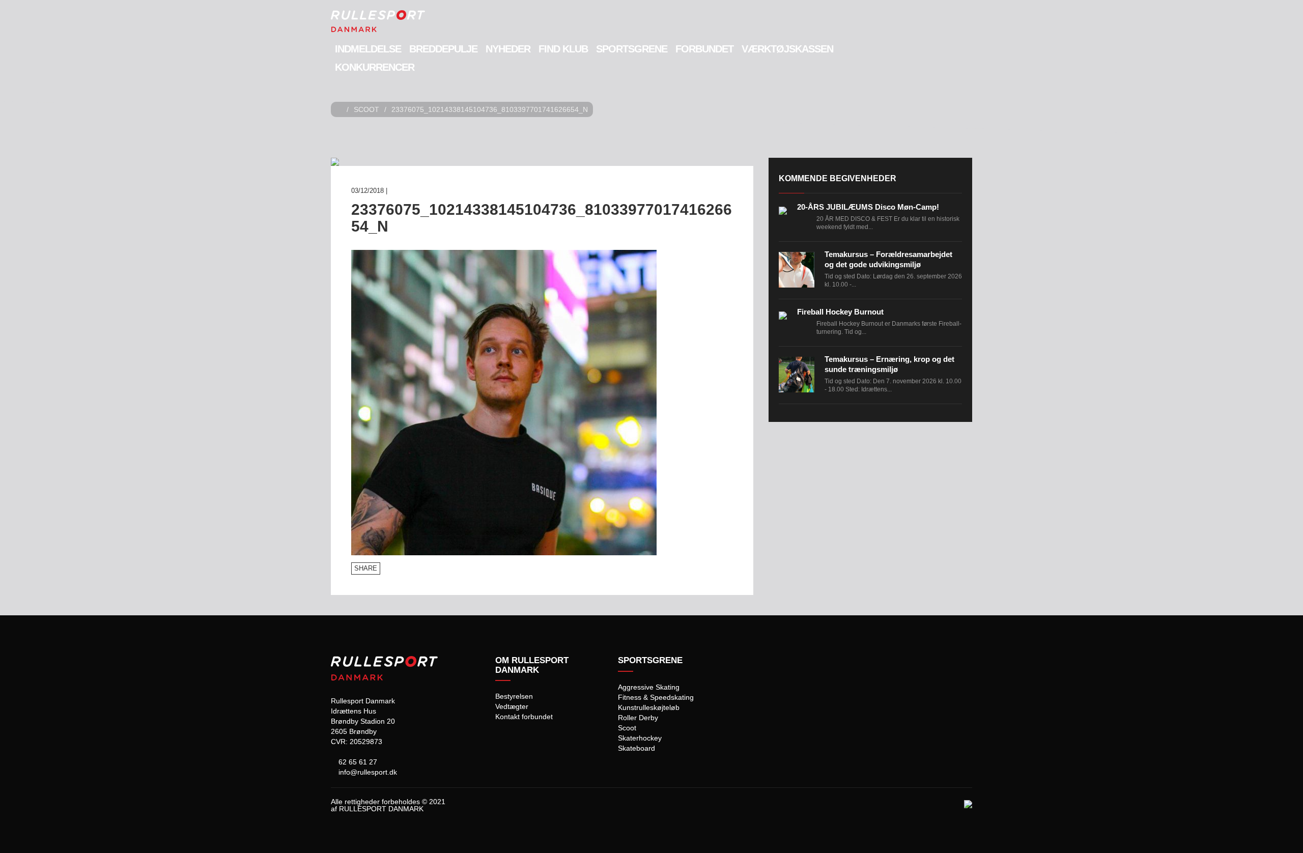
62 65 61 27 (356, 762)
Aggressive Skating (648, 687)
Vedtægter (511, 706)
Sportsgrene (631, 48)
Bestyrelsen (514, 696)
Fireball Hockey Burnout (840, 311)
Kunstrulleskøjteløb (648, 707)
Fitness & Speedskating (656, 697)
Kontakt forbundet (524, 717)
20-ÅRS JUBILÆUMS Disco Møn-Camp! (868, 207)
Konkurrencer (374, 67)
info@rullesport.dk (366, 772)
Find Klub (563, 48)
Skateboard (636, 748)
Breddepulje (443, 48)
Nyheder (508, 48)
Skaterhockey (640, 738)
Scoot (366, 109)
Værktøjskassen (787, 48)
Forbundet (704, 48)
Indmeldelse (368, 48)
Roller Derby (638, 718)
